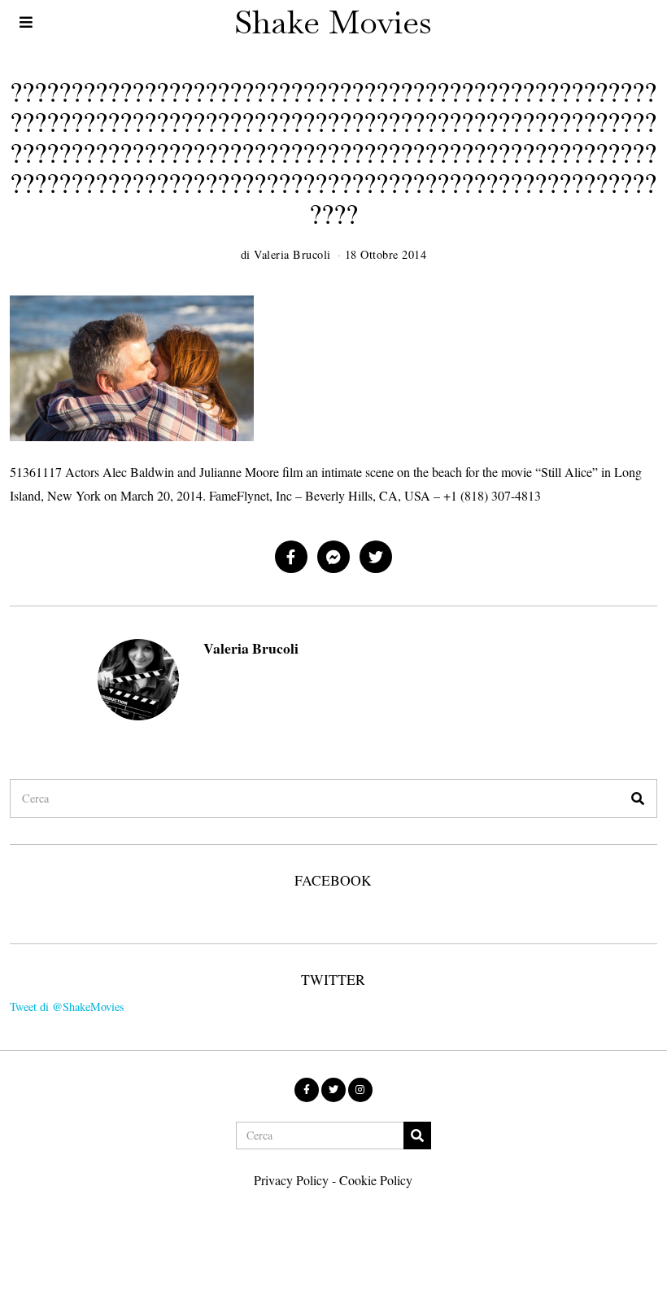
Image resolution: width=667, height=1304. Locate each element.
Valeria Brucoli (251, 648)
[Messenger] (333, 556)
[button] (637, 798)
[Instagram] (360, 1090)
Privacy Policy (291, 1179)
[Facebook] (291, 556)
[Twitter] (376, 556)
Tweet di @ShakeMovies (67, 1006)
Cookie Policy (375, 1179)
